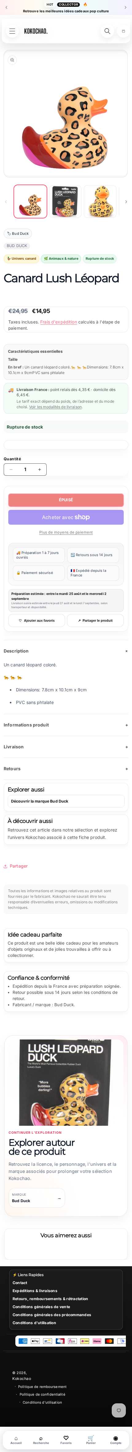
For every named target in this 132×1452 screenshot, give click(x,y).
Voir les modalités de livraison (55, 407)
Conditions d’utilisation (42, 1402)
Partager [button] (19, 865)
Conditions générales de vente (41, 1306)
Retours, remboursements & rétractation (50, 1298)
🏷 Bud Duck (18, 233)
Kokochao (21, 1378)
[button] (123, 31)
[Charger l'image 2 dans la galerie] (65, 201)
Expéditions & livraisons (35, 1290)
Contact (20, 1282)
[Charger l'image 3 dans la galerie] (100, 201)
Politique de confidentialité (42, 1394)
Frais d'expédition (58, 321)
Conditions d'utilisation (34, 1322)
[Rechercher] (107, 31)
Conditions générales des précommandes (52, 1314)
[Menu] (12, 31)
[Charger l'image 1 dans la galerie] (30, 201)
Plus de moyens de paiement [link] (66, 532)
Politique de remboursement (42, 1387)
